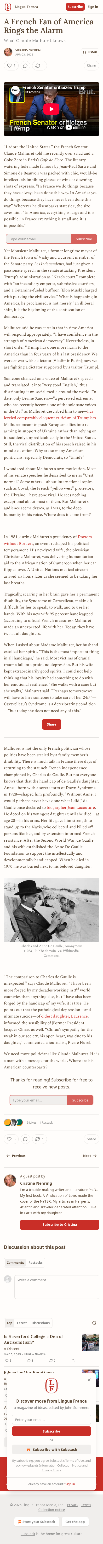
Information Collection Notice (60, 1465)
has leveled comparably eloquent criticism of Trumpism (50, 414)
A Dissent (11, 1348)
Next (87, 1156)
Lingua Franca (35, 1354)
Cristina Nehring (28, 49)
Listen (92, 52)
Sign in (93, 7)
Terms (86, 1504)
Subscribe (75, 7)
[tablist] (24, 1262)
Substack (28, 1533)
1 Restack (46, 1122)
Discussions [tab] (41, 1323)
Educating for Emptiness (29, 1372)
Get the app (75, 1521)
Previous (18, 1156)
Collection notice (51, 1509)
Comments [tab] (15, 1262)
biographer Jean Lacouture (71, 807)
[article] (51, 1349)
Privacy (72, 1504)
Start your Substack (39, 1521)
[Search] (94, 1323)
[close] (89, 1380)
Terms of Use (74, 1460)
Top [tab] (9, 1323)
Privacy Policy (51, 1470)
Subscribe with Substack (55, 1449)
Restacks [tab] (35, 1262)
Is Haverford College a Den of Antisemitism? (33, 1339)
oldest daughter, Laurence (64, 1016)
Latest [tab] (22, 1323)
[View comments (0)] (25, 65)
